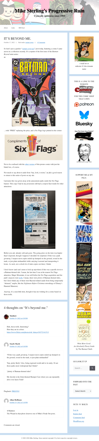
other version (30, 164)
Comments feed (79, 417)
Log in (75, 410)
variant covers (29, 42)
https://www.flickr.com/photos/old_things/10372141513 (28, 332)
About (6, 28)
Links (13, 28)
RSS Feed (22, 28)
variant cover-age (28, 48)
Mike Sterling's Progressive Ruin (49, 10)
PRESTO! (15, 391)
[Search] (92, 368)
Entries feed (77, 414)
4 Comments (41, 42)
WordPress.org (78, 421)
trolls (21, 277)
